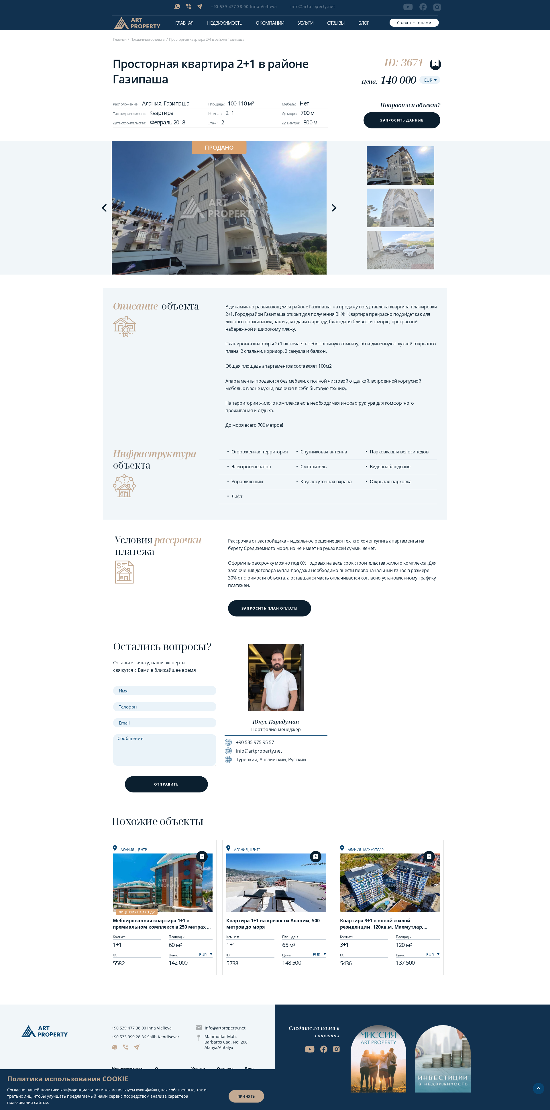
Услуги (305, 23)
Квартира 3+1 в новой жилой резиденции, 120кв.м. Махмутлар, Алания (381, 924)
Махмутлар (373, 849)
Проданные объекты (147, 39)
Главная (184, 23)
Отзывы (336, 23)
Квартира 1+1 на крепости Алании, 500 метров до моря (273, 923)
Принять (246, 1096)
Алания (128, 849)
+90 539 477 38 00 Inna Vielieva (244, 6)
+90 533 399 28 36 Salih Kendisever (145, 1036)
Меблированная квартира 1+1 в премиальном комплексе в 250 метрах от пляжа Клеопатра (162, 924)
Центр (141, 849)
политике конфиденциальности (72, 1090)
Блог (363, 23)
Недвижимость (128, 1068)
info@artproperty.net (312, 6)
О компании (270, 23)
